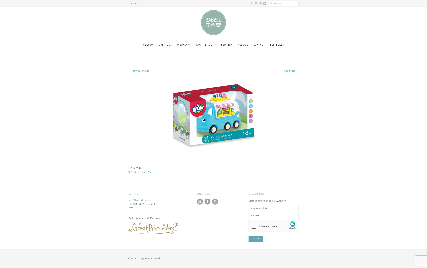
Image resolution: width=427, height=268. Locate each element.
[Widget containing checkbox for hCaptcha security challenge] (274, 226)
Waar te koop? (205, 45)
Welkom (148, 45)
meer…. (132, 207)
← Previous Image (138, 70)
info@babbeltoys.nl (139, 200)
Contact (259, 45)
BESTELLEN (135, 3)
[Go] (271, 3)
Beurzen (227, 45)
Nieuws (243, 45)
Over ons (165, 45)
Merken (182, 45)
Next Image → (290, 70)
